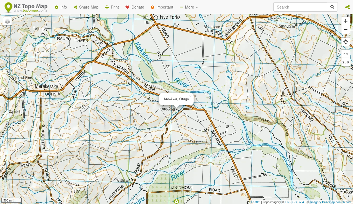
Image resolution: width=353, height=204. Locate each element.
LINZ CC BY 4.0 (295, 202)
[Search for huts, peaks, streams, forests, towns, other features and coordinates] (332, 7)
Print (114, 7)
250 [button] (345, 62)
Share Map (87, 7)
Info (62, 7)
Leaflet (255, 202)
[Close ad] (176, 200)
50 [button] (345, 54)
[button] (347, 7)
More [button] (189, 7)
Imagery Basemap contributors (331, 202)
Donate (136, 7)
